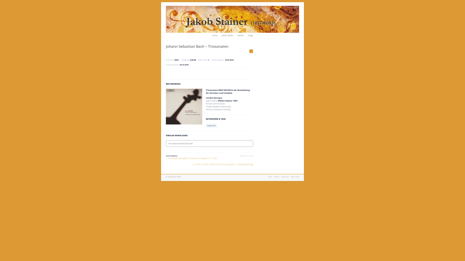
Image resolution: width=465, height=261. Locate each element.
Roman (240, 35)
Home (214, 35)
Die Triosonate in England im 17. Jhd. (191, 158)
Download (209, 73)
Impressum (285, 177)
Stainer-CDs (211, 126)
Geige (250, 35)
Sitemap (276, 177)
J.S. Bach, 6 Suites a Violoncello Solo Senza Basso (223, 164)
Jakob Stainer (227, 35)
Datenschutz (295, 177)
